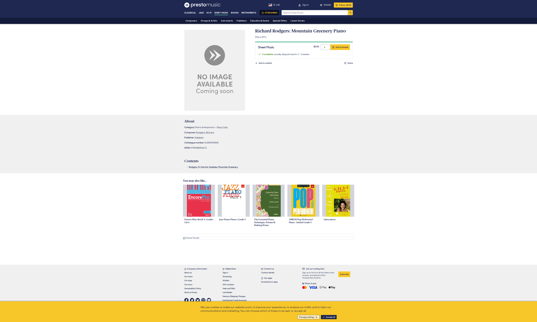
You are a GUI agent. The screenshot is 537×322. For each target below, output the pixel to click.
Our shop (188, 280)
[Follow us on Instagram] (204, 300)
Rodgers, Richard (205, 132)
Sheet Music (221, 12)
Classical (190, 12)
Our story (188, 284)
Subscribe (344, 274)
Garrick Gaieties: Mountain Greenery (219, 167)
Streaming (271, 12)
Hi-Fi (209, 12)
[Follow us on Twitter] (193, 300)
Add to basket (342, 47)
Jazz (201, 12)
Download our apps (269, 282)
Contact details (267, 272)
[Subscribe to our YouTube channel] (209, 300)
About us (188, 272)
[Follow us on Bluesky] (198, 300)
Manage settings (306, 317)
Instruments (227, 20)
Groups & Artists (209, 20)
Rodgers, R (194, 167)
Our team (188, 276)
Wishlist (327, 5)
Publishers (242, 20)
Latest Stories (298, 20)
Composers (191, 20)
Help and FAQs (229, 288)
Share (350, 63)
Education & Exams (259, 20)
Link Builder (227, 292)
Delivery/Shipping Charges (234, 296)
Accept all (330, 317)
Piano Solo (222, 127)
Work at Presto (190, 292)
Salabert (199, 137)
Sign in (305, 5)
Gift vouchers (228, 284)
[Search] (350, 12)
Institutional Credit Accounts (235, 300)
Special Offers (280, 20)
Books (235, 12)
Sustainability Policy (192, 288)
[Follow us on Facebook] (187, 300)
